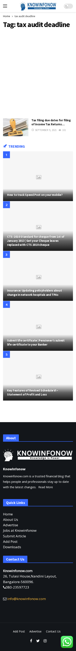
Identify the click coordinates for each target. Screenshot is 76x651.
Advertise (10, 525)
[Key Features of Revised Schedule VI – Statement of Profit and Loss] (38, 376)
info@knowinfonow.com (26, 598)
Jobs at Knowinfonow (19, 530)
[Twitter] (38, 641)
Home (8, 514)
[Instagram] (45, 641)
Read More (45, 487)
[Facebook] (30, 641)
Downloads (12, 547)
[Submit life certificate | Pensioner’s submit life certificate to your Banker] (38, 326)
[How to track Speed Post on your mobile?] (38, 176)
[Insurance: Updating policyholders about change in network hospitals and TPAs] (38, 276)
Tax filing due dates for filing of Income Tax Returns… (51, 122)
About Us (10, 519)
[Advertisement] (38, 72)
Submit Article (14, 536)
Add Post (10, 541)
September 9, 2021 (46, 130)
